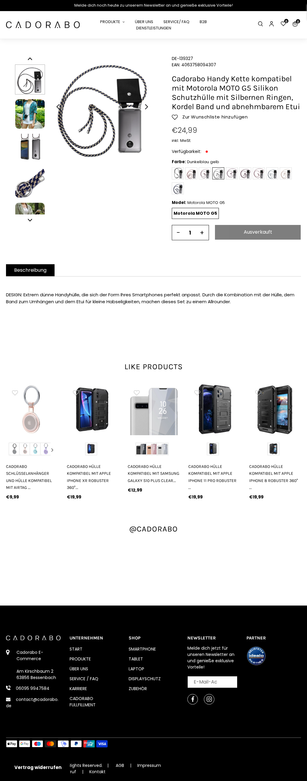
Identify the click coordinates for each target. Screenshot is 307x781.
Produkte (80, 659)
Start (76, 649)
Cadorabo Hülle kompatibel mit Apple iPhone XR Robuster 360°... (89, 477)
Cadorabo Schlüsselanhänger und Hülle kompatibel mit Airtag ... (29, 477)
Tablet (136, 659)
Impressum (149, 765)
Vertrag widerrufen (37, 767)
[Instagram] (209, 699)
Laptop (136, 669)
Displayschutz (145, 679)
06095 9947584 (32, 688)
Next (52, 450)
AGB (120, 765)
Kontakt (97, 772)
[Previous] (58, 106)
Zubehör (138, 689)
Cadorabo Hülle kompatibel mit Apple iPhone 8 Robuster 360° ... (273, 477)
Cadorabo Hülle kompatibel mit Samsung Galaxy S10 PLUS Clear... (153, 473)
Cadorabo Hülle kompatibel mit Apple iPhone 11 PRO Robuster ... (212, 477)
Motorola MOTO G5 (195, 213)
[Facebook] (192, 699)
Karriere (78, 689)
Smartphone (142, 649)
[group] (32, 409)
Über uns (79, 669)
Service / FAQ (84, 679)
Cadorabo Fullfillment (83, 702)
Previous (12, 450)
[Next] (146, 106)
